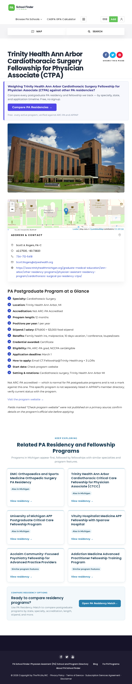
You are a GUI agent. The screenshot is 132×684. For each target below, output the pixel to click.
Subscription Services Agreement (102, 675)
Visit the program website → (26, 399)
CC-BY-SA (119, 229)
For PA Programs (111, 664)
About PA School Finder (68, 668)
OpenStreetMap (96, 229)
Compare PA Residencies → (32, 107)
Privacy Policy (57, 675)
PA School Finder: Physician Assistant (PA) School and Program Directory (50, 664)
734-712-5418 (24, 256)
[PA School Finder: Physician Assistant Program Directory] (25, 7)
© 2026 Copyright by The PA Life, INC (29, 675)
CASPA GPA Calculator (61, 19)
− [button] (12, 209)
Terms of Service (75, 675)
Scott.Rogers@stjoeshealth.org (34, 262)
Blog (95, 664)
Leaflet (75, 229)
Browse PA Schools (28, 19)
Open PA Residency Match (100, 603)
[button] (121, 19)
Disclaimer (66, 678)
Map (39, 31)
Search (97, 31)
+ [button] (12, 204)
